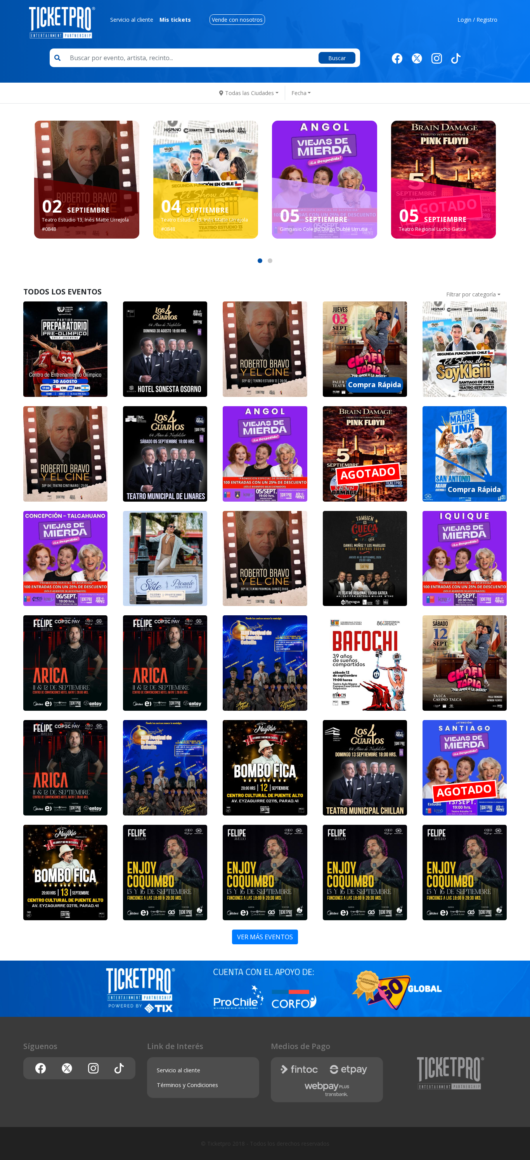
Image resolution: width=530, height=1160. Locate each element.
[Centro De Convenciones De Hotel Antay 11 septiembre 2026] (65, 663)
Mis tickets (175, 19)
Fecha (299, 93)
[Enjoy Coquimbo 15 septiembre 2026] (165, 872)
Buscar (337, 58)
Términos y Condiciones (187, 1085)
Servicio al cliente (131, 19)
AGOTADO (443, 206)
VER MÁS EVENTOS (265, 937)
